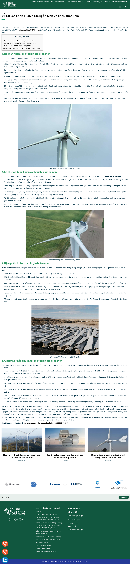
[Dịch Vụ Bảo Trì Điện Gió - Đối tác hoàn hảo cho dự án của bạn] (15, 4)
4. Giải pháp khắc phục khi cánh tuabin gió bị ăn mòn (22, 48)
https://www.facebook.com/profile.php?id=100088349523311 (45, 423)
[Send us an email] (14, 519)
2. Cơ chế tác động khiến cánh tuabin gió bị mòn (20, 43)
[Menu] (120, 6)
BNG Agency (85, 561)
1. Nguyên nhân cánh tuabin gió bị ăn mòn (18, 41)
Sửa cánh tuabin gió (75, 2)
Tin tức (107, 2)
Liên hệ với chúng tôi (119, 2)
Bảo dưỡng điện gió (75, 516)
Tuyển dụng (98, 2)
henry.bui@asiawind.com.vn (47, 551)
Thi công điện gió (57, 2)
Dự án (89, 2)
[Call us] (18, 519)
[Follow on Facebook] (10, 519)
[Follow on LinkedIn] (21, 519)
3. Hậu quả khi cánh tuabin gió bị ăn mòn (18, 46)
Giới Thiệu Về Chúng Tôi (40, 2)
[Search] (125, 7)
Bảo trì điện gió (74, 519)
